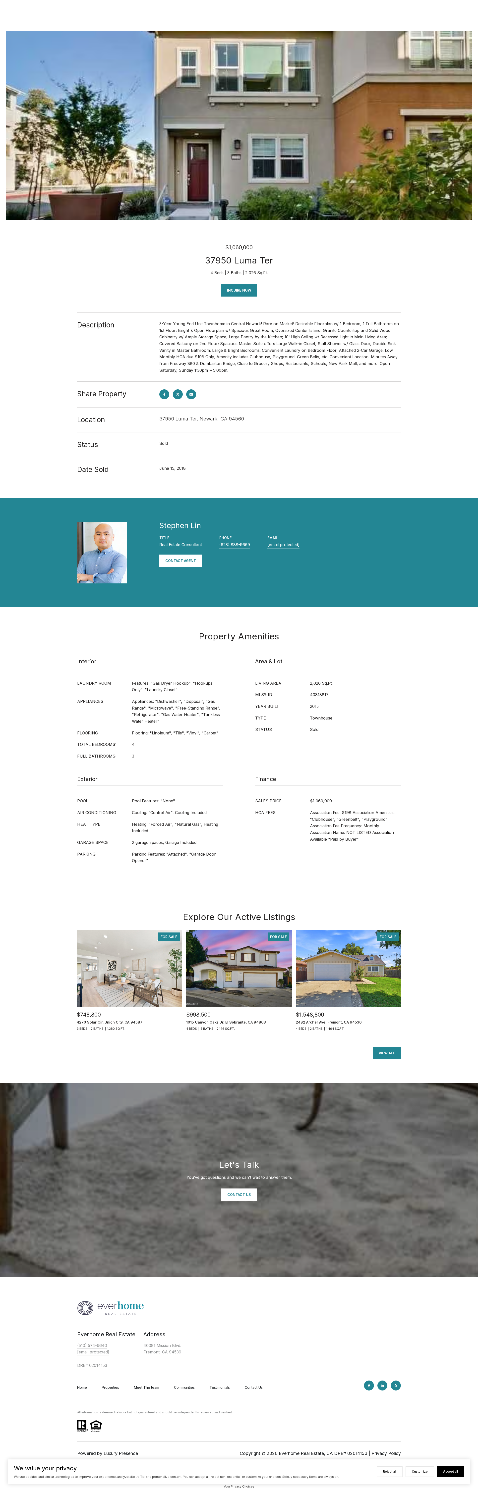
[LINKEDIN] (382, 1385)
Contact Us (254, 1387)
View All (387, 1053)
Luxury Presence (121, 1453)
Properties (110, 1387)
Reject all (389, 1471)
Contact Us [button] (239, 1194)
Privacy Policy (386, 1453)
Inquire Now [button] (239, 290)
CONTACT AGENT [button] (180, 561)
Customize (420, 1471)
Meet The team (146, 1387)
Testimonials (220, 1387)
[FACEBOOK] (369, 1385)
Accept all (450, 1471)
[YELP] (396, 1385)
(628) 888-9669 (234, 544)
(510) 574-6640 (92, 1345)
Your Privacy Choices (239, 1486)
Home (82, 1387)
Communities (184, 1387)
